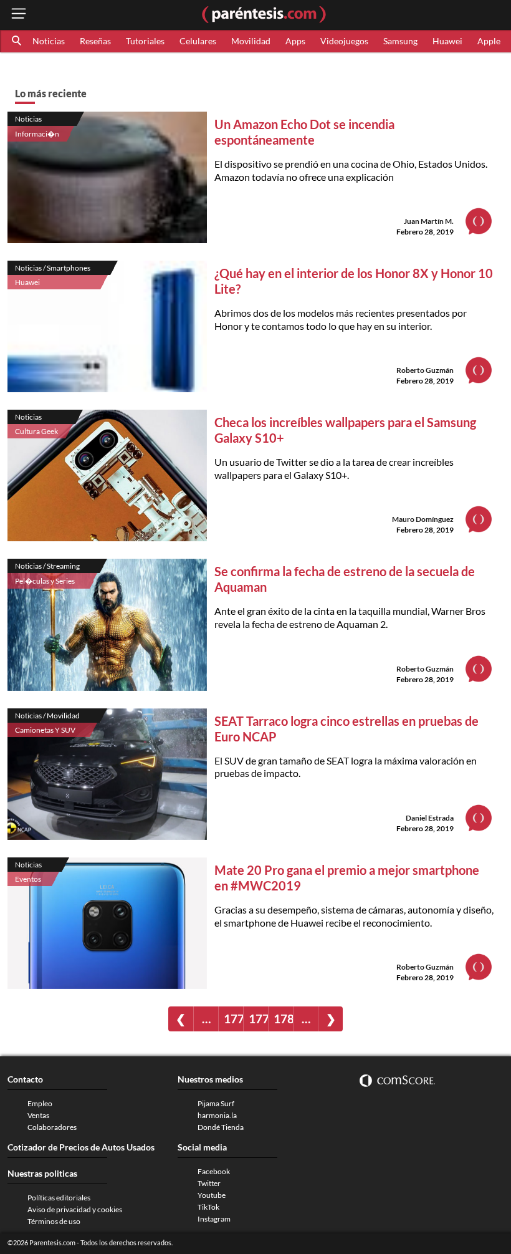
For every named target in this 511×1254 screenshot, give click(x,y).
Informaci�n (37, 133)
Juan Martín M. (429, 221)
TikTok (208, 1207)
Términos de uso (53, 1221)
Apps (295, 41)
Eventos (28, 879)
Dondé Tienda (221, 1127)
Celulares (197, 41)
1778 (233, 1018)
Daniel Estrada (430, 817)
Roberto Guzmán (425, 370)
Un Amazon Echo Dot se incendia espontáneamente (304, 132)
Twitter (209, 1183)
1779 (258, 1018)
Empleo (39, 1103)
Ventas (38, 1115)
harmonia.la (217, 1115)
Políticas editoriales (58, 1197)
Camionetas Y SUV (45, 730)
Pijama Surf (216, 1103)
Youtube (212, 1195)
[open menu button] (18, 14)
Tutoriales (145, 41)
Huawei (447, 41)
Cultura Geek (36, 431)
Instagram (214, 1218)
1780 (283, 1018)
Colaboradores (52, 1127)
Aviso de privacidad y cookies (74, 1209)
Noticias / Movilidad (47, 715)
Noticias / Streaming (47, 566)
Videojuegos (344, 41)
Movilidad (250, 41)
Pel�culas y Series (45, 581)
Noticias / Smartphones (52, 268)
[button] (17, 41)
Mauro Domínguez (423, 519)
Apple (488, 41)
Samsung (400, 41)
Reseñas (95, 41)
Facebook (214, 1171)
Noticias (48, 41)
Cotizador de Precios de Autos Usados (81, 1147)
